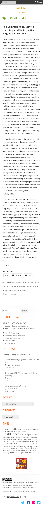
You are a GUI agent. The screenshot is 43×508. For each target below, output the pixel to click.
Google (5, 444)
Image (23, 444)
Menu (39, 2)
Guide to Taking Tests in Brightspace (16, 326)
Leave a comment (10, 294)
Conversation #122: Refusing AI (15, 386)
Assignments (8, 431)
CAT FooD (21, 8)
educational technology (15, 441)
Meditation (6, 446)
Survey (13, 450)
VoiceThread (6, 455)
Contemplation (7, 437)
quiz (23, 448)
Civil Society (12, 286)
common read (21, 286)
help (20, 444)
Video (31, 453)
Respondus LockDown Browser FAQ (16, 336)
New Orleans (18, 446)
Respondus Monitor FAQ (12, 338)
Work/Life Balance (15, 455)
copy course (33, 437)
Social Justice (7, 450)
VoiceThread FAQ (10, 341)
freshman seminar (32, 286)
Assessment (33, 429)
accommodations (23, 429)
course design (7, 439)
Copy (28, 437)
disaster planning (29, 439)
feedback (34, 441)
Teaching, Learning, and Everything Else (16, 355)
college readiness (31, 435)
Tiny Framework (13, 497)
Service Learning (8, 290)
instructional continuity (33, 444)
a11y (4, 429)
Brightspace (11, 434)
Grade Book (13, 443)
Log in (23, 497)
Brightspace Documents (15, 323)
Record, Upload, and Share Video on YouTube (19, 328)
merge (11, 446)
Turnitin (17, 453)
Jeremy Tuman (21, 282)
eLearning (26, 441)
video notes (36, 453)
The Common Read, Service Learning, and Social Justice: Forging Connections (19, 30)
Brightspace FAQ (11, 332)
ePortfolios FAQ (10, 343)
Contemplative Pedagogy (18, 437)
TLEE (12, 452)
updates (24, 452)
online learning (27, 446)
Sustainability (19, 450)
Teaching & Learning (20, 290)
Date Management (17, 439)
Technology (6, 453)
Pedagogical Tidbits (15, 448)
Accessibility (12, 429)
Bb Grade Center (19, 431)
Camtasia (22, 435)
